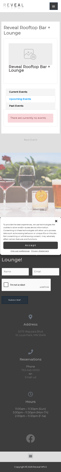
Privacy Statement (40, 251)
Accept (30, 245)
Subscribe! (14, 300)
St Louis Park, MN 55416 (30, 335)
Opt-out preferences (20, 251)
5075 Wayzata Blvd (30, 331)
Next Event (30, 139)
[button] (56, 221)
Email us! (30, 377)
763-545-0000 (30, 370)
